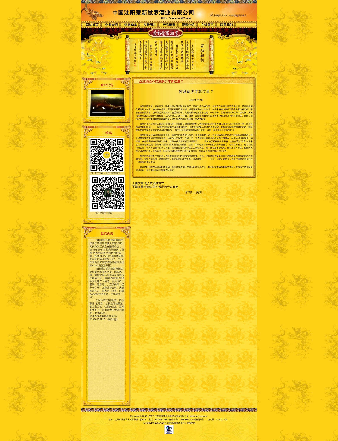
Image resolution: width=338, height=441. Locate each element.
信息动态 (130, 25)
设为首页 (223, 15)
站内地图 (233, 15)
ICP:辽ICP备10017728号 (155, 423)
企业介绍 (111, 25)
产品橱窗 (169, 25)
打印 (189, 192)
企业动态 (145, 81)
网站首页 (92, 25)
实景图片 (149, 25)
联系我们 (226, 25)
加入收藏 (214, 15)
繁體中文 (242, 15)
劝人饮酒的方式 (154, 183)
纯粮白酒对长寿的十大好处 (161, 186)
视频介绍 (188, 25)
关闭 (199, 192)
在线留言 (207, 25)
